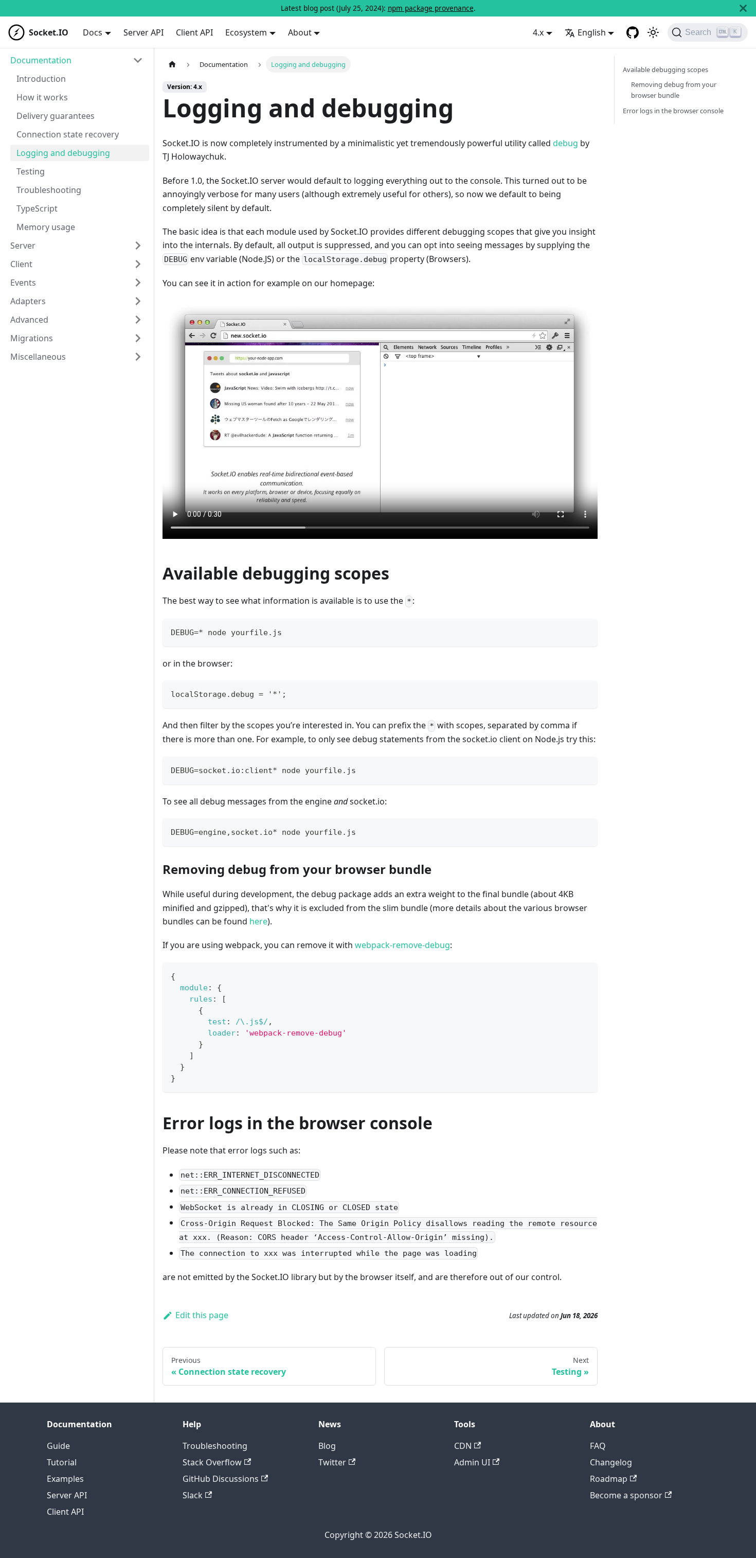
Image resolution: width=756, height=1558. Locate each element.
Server (22, 245)
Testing (30, 171)
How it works (42, 97)
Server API (143, 32)
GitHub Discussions (221, 1478)
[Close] (743, 8)
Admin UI (472, 1462)
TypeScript (37, 208)
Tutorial (62, 1462)
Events (23, 282)
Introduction (41, 78)
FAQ (598, 1445)
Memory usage (45, 227)
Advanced (29, 319)
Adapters (28, 301)
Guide (58, 1445)
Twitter (332, 1462)
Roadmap (608, 1478)
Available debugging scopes (665, 69)
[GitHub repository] (632, 32)
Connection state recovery (67, 134)
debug (565, 143)
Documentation (40, 60)
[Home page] (172, 64)
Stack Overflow (212, 1462)
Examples (65, 1478)
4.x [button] (538, 32)
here (258, 921)
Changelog (611, 1462)
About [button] (300, 32)
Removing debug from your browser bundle (673, 90)
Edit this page (201, 1315)
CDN (463, 1445)
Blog (327, 1445)
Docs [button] (92, 32)
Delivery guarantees (55, 115)
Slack (193, 1495)
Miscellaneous (38, 356)
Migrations (31, 338)
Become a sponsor (626, 1495)
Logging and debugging (63, 153)
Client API (194, 32)
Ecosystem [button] (246, 32)
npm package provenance (431, 8)
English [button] (592, 32)
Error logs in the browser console (673, 110)
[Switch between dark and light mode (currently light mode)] (653, 32)
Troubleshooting (48, 190)
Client (21, 264)
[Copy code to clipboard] (585, 631)
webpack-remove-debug (402, 945)
